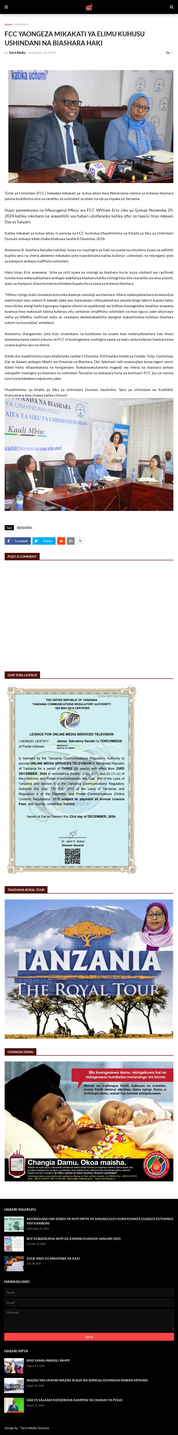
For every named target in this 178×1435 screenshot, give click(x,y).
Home (8, 24)
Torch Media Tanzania (34, 1428)
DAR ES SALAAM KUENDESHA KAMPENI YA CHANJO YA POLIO (75, 1400)
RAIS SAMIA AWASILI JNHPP (48, 1360)
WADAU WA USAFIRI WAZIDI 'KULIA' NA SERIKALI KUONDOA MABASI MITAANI (87, 1380)
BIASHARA (22, 24)
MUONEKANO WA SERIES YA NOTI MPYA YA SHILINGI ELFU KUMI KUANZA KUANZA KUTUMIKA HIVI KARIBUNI (100, 1221)
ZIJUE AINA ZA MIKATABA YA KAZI (53, 1258)
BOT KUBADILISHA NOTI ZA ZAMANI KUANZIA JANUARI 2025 (74, 1239)
